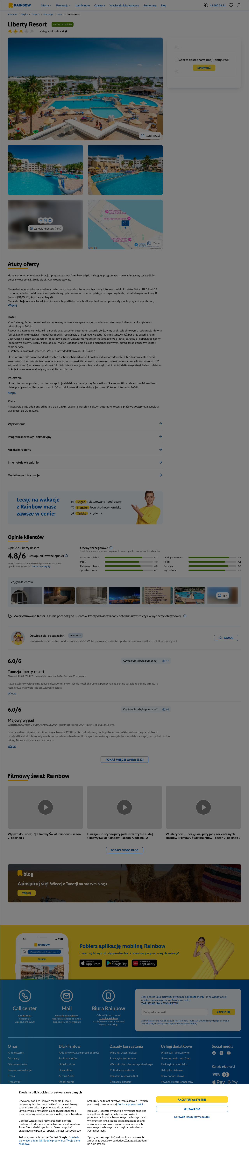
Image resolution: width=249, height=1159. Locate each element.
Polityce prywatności (130, 1104)
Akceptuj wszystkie (194, 1100)
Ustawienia (199, 1109)
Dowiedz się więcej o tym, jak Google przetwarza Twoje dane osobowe (49, 1140)
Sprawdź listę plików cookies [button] (192, 1116)
